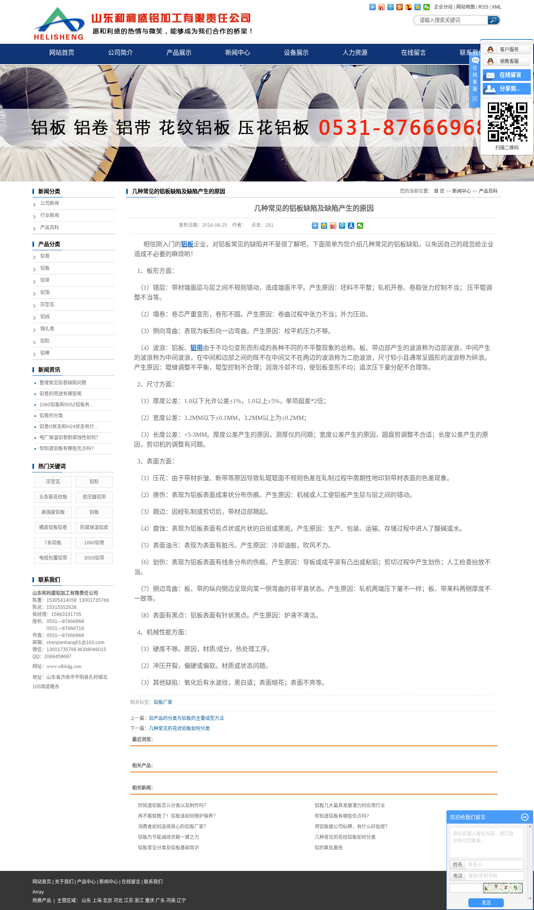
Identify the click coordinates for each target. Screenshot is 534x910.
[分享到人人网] (351, 226)
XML (497, 7)
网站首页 (61, 52)
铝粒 (45, 341)
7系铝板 (53, 543)
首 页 (439, 191)
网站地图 (465, 7)
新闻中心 (237, 52)
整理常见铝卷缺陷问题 (62, 383)
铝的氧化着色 (329, 848)
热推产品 (41, 900)
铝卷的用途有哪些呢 (60, 394)
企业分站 (443, 7)
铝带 (45, 280)
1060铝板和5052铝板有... (66, 404)
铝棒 (45, 353)
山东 (86, 900)
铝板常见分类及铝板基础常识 (168, 848)
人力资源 (354, 52)
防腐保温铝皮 (94, 527)
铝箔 (45, 292)
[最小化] (525, 817)
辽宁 (181, 900)
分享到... (510, 89)
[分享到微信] (426, 7)
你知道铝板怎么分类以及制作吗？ (173, 805)
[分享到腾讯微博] (390, 7)
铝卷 (45, 256)
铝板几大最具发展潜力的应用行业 (350, 805)
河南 (171, 900)
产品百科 (49, 227)
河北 (118, 900)
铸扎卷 (47, 329)
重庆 (149, 900)
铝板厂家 (163, 702)
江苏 (128, 900)
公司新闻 (49, 203)
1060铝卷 (94, 543)
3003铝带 (94, 558)
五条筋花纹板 (53, 497)
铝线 (45, 316)
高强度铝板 (53, 512)
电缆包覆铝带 (53, 558)
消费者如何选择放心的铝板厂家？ (173, 826)
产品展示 (179, 52)
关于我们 (64, 882)
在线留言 (413, 52)
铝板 (45, 268)
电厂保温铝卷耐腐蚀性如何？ (69, 437)
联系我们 (472, 52)
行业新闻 (49, 215)
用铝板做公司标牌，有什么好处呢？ (352, 826)
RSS (483, 7)
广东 (160, 900)
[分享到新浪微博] (381, 7)
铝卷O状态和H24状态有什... (68, 426)
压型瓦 (47, 304)
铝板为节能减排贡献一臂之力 (168, 837)
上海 (97, 900)
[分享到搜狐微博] (408, 7)
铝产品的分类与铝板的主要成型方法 (186, 718)
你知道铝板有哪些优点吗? (66, 448)
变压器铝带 (94, 497)
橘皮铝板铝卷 (53, 527)
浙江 (139, 900)
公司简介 (120, 52)
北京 (107, 900)
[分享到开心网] (399, 7)
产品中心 (86, 882)
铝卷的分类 (51, 415)
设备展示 (296, 52)
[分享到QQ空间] (417, 7)
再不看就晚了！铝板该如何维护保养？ (178, 816)
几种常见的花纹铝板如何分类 (179, 728)
